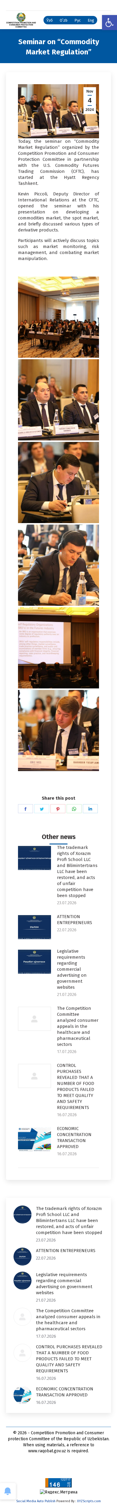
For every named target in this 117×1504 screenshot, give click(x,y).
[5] (58, 647)
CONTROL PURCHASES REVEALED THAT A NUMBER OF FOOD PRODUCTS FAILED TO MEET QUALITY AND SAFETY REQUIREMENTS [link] (75, 1086)
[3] (58, 482)
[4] (58, 565)
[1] (58, 399)
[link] (109, 22)
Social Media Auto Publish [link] (36, 1501)
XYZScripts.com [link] (89, 1501)
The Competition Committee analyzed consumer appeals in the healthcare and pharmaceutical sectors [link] (77, 1026)
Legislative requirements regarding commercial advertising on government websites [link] (72, 969)
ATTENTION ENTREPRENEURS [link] (74, 919)
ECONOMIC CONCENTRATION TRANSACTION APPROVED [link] (74, 1137)
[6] (58, 730)
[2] (58, 317)
